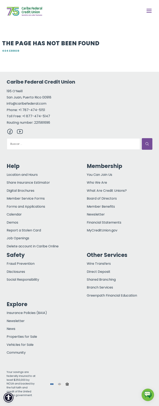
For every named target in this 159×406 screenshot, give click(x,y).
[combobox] (73, 144)
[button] (75, 383)
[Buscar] (147, 144)
